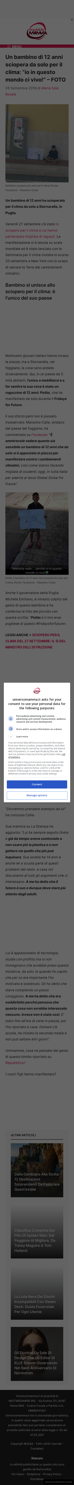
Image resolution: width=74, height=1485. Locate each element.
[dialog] (37, 742)
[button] (37, 736)
